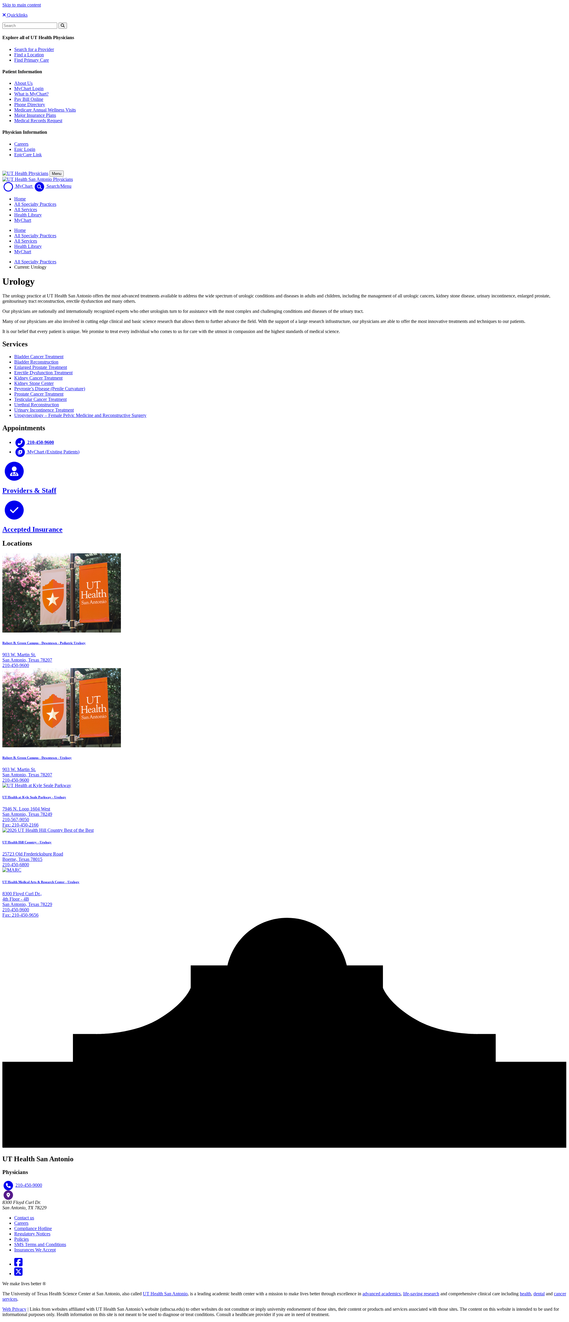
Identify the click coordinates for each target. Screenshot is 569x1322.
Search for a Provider (34, 49)
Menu (56, 173)
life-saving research (421, 1293)
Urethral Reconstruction (36, 404)
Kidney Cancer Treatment (38, 377)
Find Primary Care (31, 60)
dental (539, 1293)
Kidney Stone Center (34, 383)
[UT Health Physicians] (25, 173)
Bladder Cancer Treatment (38, 356)
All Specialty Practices (35, 204)
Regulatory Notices (32, 1233)
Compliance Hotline (33, 1228)
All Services (25, 209)
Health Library (28, 214)
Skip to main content (21, 4)
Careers (21, 143)
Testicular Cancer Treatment (40, 399)
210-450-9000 (28, 1185)
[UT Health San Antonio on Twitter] (18, 1273)
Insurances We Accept (35, 1249)
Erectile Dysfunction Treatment (43, 372)
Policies (21, 1239)
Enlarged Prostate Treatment (40, 367)
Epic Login (24, 149)
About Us (23, 83)
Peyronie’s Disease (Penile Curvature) (49, 388)
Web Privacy (14, 1309)
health (525, 1293)
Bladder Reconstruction (36, 361)
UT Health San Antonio (165, 1293)
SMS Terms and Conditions (40, 1244)
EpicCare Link (28, 154)
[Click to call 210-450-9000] (8, 1185)
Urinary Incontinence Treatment (44, 409)
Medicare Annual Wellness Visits (45, 109)
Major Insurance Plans (35, 115)
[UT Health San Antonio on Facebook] (18, 1264)
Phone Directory (29, 104)
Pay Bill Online (28, 99)
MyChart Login (29, 88)
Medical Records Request (38, 120)
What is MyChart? (31, 93)
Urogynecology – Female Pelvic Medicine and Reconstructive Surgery (80, 415)
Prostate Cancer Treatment (38, 393)
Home (20, 198)
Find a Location (29, 54)
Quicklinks (17, 14)
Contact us (24, 1217)
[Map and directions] (8, 1195)
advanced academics (381, 1293)
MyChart (22, 220)
